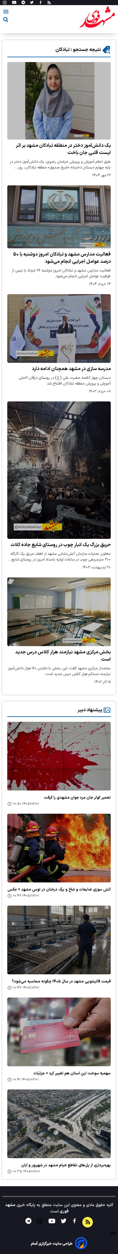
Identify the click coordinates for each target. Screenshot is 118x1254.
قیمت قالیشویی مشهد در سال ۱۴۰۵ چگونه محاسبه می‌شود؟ (61, 982)
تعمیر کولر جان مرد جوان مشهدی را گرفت (77, 798)
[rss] (49, 3)
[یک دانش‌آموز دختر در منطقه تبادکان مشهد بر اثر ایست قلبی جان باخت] (59, 101)
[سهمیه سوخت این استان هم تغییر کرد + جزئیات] (59, 1032)
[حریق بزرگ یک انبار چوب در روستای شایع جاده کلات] (59, 470)
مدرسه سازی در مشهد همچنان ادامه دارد (71, 368)
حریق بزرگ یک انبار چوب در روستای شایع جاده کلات (61, 544)
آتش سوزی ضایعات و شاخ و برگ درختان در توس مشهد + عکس (59, 890)
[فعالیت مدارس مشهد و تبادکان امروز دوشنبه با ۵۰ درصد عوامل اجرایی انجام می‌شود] (59, 216)
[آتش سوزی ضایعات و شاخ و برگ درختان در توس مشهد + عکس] (59, 848)
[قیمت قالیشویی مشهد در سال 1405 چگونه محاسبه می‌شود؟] (59, 940)
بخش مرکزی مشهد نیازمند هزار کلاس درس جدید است (63, 656)
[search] (5, 20)
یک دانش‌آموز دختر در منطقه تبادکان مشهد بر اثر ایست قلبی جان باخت (63, 149)
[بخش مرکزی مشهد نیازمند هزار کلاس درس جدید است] (59, 611)
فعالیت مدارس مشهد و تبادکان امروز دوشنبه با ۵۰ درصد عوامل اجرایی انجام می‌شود (62, 258)
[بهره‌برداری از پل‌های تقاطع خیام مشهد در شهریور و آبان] (59, 1123)
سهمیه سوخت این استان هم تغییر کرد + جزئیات (72, 1073)
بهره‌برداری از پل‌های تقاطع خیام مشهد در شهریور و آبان (66, 1165)
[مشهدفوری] (97, 17)
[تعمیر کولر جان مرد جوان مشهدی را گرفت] (59, 756)
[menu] (5, 12)
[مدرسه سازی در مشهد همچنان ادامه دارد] (59, 328)
